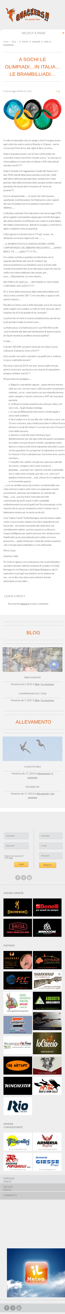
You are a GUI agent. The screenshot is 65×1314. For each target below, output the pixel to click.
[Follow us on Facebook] (17, 877)
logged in (24, 604)
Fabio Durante (32, 677)
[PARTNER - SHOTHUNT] (17, 961)
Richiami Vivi (32, 787)
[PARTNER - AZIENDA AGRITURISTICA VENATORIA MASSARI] (17, 1004)
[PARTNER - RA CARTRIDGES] (17, 981)
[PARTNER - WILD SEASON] (17, 1046)
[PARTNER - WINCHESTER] (17, 1087)
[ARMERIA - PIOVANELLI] (17, 1163)
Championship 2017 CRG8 (32, 693)
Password (10, 846)
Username (10, 836)
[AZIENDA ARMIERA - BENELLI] (47, 908)
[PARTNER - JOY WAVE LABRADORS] (47, 961)
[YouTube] (29, 877)
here (11, 858)
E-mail (43, 846)
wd (13, 91)
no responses (47, 684)
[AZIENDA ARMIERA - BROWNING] (17, 908)
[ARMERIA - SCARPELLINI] (17, 1143)
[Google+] (23, 877)
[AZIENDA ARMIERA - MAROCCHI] (47, 929)
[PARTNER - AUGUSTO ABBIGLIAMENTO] (47, 1002)
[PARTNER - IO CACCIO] (47, 1044)
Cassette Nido (32, 767)
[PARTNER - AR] (47, 1087)
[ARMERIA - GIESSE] (47, 1163)
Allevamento (44, 774)
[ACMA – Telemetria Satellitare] (32, 672)
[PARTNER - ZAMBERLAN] (17, 1026)
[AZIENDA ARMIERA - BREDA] (17, 929)
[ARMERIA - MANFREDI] (47, 1143)
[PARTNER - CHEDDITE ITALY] (47, 1067)
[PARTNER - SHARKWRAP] (47, 981)
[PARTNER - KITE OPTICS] (47, 1022)
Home (5, 42)
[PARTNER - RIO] (17, 1107)
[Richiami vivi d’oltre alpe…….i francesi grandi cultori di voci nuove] (32, 761)
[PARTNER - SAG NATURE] (17, 1067)
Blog (14, 42)
